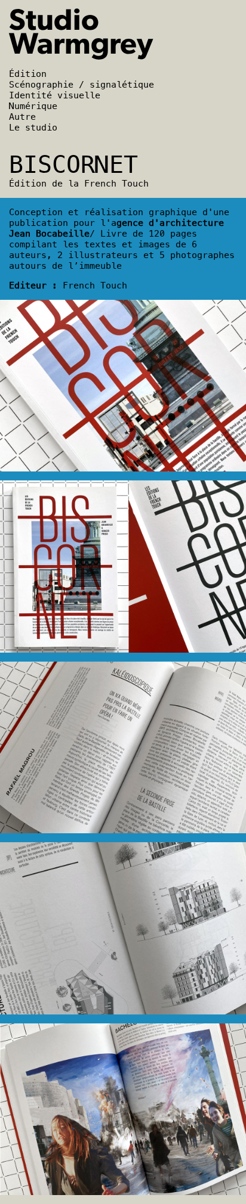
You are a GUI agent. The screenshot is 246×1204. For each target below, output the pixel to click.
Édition (28, 74)
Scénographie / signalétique (81, 84)
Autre (22, 116)
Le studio (33, 127)
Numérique (33, 106)
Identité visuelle (54, 95)
